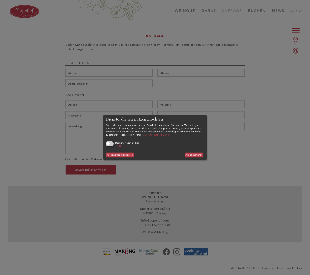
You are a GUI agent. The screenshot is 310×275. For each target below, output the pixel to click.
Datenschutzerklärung (157, 134)
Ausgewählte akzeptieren (120, 154)
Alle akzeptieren (194, 154)
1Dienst (120, 146)
